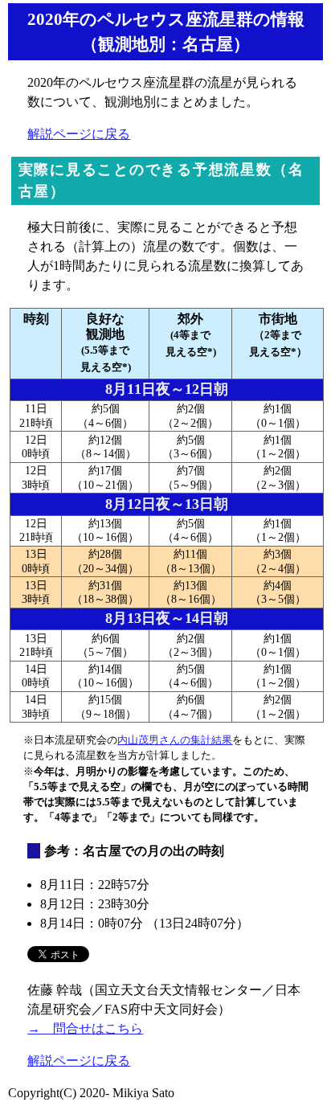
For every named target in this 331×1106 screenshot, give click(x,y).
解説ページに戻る (78, 134)
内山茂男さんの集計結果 (174, 740)
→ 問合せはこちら (85, 1028)
